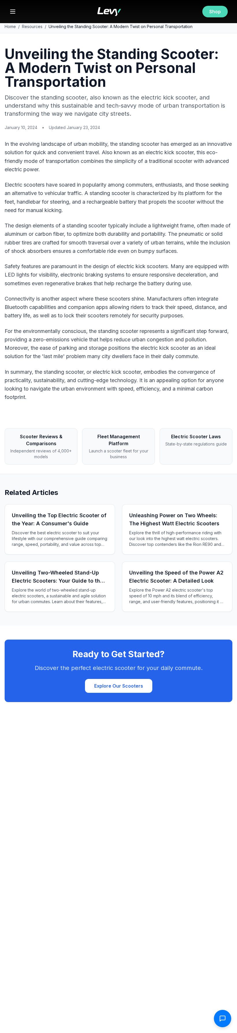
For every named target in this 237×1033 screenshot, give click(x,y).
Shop (215, 11)
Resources (32, 26)
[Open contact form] (222, 1018)
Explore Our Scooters (118, 686)
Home (10, 26)
